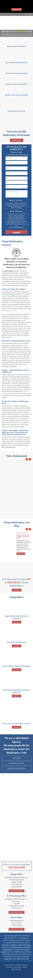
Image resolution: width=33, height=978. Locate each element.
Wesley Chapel (7, 949)
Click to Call (16, 9)
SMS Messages (17, 211)
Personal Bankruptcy (22, 533)
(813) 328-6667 (17, 884)
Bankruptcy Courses (16, 763)
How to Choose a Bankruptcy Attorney (16, 723)
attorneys (7, 314)
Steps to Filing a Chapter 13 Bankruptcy (16, 666)
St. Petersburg (13, 945)
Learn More (16, 590)
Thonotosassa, (26, 945)
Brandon (20, 947)
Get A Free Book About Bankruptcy (16, 62)
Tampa (20, 945)
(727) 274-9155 (17, 908)
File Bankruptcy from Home (16, 111)
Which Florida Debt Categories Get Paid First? (22, 536)
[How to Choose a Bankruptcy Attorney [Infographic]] (16, 711)
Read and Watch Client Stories (16, 46)
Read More (16, 140)
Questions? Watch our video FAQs (16, 84)
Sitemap (24, 967)
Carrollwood (26, 947)
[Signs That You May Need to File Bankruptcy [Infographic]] (16, 612)
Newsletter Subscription (16, 768)
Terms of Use (20, 227)
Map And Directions (16, 891)
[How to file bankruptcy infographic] (16, 638)
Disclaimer (9, 967)
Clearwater (5, 945)
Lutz (9, 947)
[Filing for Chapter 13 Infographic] (16, 662)
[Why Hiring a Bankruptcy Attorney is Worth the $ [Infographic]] (16, 686)
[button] (27, 14)
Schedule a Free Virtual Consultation (16, 95)
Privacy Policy (13, 227)
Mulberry (4, 952)
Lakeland (27, 949)
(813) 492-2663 (17, 925)
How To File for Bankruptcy (16, 642)
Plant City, (14, 947)
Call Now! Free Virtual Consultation (16, 73)
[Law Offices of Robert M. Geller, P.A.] (17, 6)
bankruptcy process (11, 310)
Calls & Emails (17, 200)
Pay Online (16, 758)
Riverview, (5, 947)
